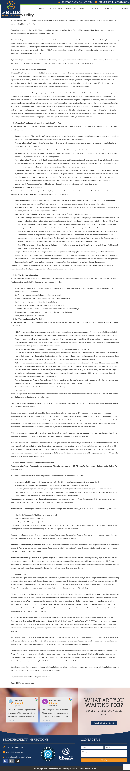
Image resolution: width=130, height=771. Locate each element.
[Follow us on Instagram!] (17, 761)
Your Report (70, 8)
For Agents (94, 8)
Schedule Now (122, 8)
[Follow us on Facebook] (5, 761)
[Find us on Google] (11, 761)
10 (48, 725)
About (41, 8)
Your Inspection (55, 8)
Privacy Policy (90, 769)
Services (83, 8)
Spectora (81, 769)
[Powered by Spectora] (48, 760)
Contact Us (107, 8)
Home (33, 8)
